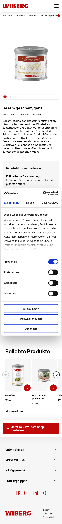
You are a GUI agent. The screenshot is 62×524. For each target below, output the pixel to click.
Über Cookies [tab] (50, 202)
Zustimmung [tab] (11, 202)
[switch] (53, 272)
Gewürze (33, 15)
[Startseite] (15, 6)
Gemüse (10, 395)
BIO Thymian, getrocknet (39, 397)
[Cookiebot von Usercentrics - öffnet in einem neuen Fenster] (43, 193)
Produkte (20, 15)
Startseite (7, 15)
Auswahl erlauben (31, 318)
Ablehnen (31, 328)
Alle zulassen (31, 308)
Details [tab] (30, 202)
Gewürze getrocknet (50, 15)
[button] (56, 374)
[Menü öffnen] (56, 6)
